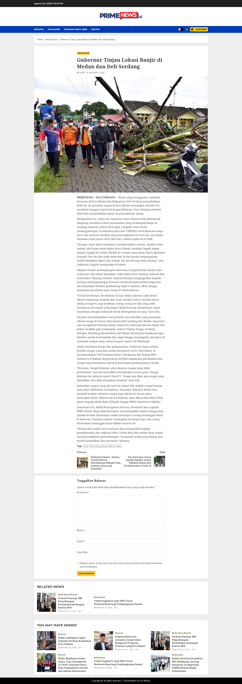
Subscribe (201, 29)
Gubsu (118, 446)
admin (82, 73)
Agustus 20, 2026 (68, 611)
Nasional (62, 634)
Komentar (83, 492)
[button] (187, 29)
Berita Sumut (83, 53)
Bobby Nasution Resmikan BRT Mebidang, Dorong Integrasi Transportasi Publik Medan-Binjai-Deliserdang (187, 665)
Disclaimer (54, 29)
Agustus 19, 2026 (104, 608)
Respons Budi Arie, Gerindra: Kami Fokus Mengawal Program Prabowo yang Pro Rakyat (130, 641)
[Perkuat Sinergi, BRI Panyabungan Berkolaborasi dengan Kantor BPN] (46, 602)
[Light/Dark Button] (181, 29)
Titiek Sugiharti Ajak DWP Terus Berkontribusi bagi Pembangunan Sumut (118, 602)
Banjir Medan (108, 446)
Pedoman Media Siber (75, 29)
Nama (81, 530)
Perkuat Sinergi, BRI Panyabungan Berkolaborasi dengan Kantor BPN (71, 603)
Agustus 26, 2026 (69, 648)
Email (81, 541)
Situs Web (82, 552)
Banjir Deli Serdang (92, 446)
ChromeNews (130, 680)
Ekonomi (73, 594)
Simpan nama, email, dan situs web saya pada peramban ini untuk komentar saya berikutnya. (121, 565)
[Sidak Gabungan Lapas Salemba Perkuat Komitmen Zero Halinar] (46, 640)
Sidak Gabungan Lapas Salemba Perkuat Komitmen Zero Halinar (74, 641)
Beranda (39, 29)
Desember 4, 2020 (97, 73)
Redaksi (95, 29)
